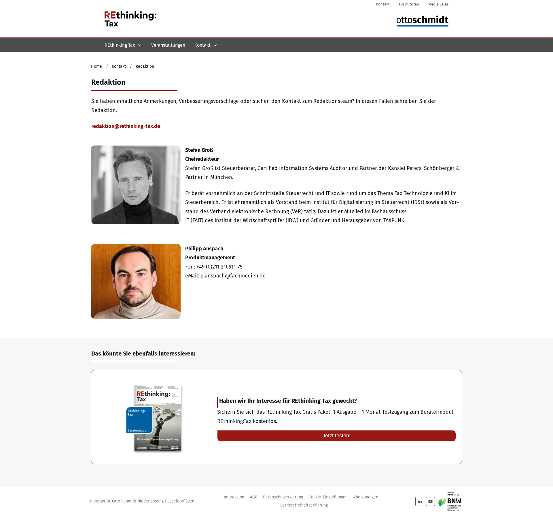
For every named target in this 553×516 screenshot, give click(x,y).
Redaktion (108, 82)
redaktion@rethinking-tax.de (125, 126)
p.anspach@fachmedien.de (233, 276)
